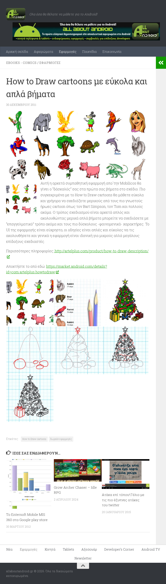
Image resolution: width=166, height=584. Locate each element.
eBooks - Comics (21, 63)
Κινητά (50, 549)
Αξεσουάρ (89, 549)
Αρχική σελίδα (17, 51)
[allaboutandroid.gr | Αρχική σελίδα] (15, 14)
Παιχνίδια (89, 51)
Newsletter (83, 558)
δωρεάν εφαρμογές (61, 439)
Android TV (151, 549)
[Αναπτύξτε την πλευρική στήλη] (161, 63)
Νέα (9, 549)
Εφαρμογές (68, 51)
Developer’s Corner (119, 549)
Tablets (68, 549)
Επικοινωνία (111, 51)
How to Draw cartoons (34, 439)
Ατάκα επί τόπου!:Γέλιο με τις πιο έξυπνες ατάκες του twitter (123, 499)
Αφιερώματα (43, 51)
